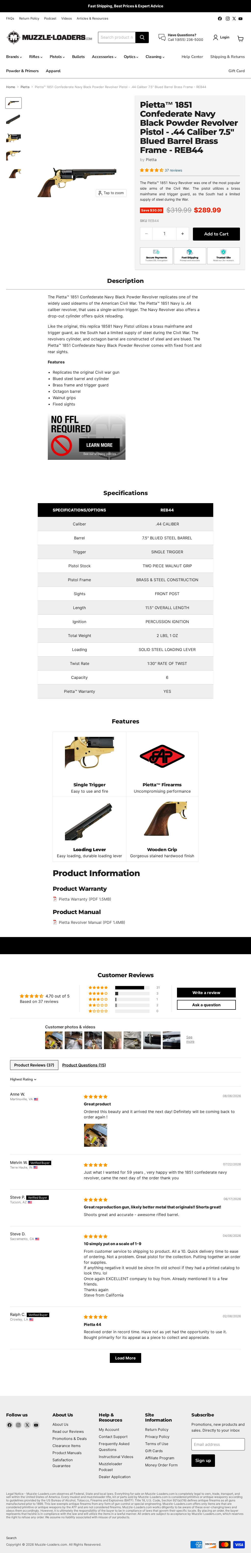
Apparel (53, 71)
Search (11, 1538)
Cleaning (154, 56)
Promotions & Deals (69, 1438)
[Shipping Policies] (87, 436)
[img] (95, 1096)
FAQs (10, 18)
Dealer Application (115, 1476)
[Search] (142, 37)
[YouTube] (36, 1425)
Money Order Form (161, 1465)
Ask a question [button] (206, 1004)
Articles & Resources (92, 18)
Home (10, 87)
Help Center (192, 56)
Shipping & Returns (227, 56)
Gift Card (236, 71)
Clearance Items (66, 1445)
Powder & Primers (22, 71)
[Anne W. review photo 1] (95, 1135)
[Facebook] (9, 1425)
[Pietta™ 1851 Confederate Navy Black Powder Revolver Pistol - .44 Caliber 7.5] (13, 103)
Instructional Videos (116, 1456)
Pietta (25, 87)
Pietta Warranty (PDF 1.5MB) (85, 899)
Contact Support (113, 1436)
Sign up (203, 1460)
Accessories (103, 56)
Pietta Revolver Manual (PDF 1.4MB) (92, 922)
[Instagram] (18, 1425)
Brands (13, 56)
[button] (152, 170)
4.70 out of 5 (58, 996)
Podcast (50, 18)
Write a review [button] (206, 992)
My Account (109, 1429)
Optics (130, 56)
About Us (60, 1424)
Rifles (34, 56)
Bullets (78, 56)
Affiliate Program (159, 1458)
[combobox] (117, 37)
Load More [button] (125, 1358)
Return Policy (29, 18)
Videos (66, 18)
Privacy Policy (157, 1436)
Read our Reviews (68, 1431)
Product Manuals (67, 1452)
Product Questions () (84, 1065)
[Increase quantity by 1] (182, 234)
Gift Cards (154, 1451)
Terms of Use (156, 1443)
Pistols (56, 56)
